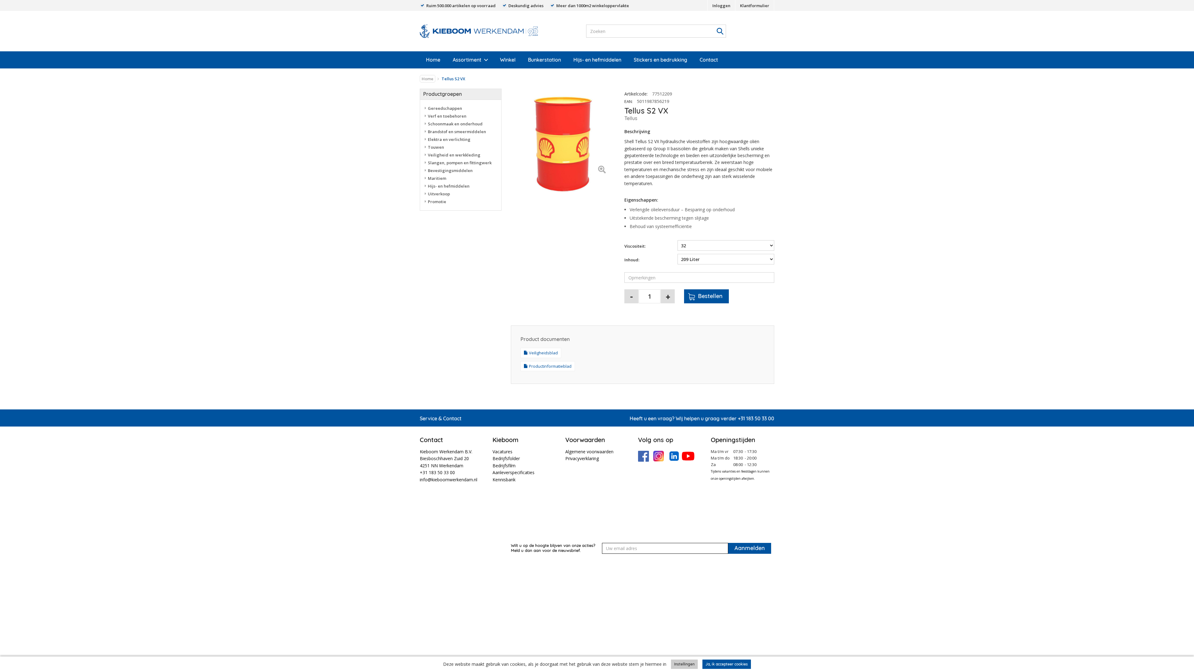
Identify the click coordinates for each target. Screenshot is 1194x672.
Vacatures (502, 452)
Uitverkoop (439, 194)
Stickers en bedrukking (660, 60)
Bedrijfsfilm (504, 466)
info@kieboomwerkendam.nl (448, 480)
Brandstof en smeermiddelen (457, 131)
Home (433, 60)
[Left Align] (602, 170)
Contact (709, 60)
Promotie (437, 201)
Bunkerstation (544, 60)
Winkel (508, 60)
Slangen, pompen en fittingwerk (460, 163)
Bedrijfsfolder (506, 458)
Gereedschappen (445, 108)
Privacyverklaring (582, 458)
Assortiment (467, 60)
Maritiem (437, 178)
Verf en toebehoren (447, 116)
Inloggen (721, 5)
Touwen (436, 147)
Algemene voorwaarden (589, 452)
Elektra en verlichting (449, 139)
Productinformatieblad (550, 366)
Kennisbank (504, 480)
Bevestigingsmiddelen (450, 170)
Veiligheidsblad (543, 353)
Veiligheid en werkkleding (454, 155)
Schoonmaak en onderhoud (455, 124)
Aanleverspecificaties (514, 472)
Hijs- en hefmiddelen (597, 60)
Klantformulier (754, 5)
